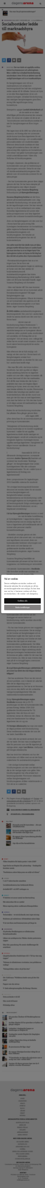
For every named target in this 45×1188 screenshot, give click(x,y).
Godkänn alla (22, 601)
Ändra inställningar (22, 607)
